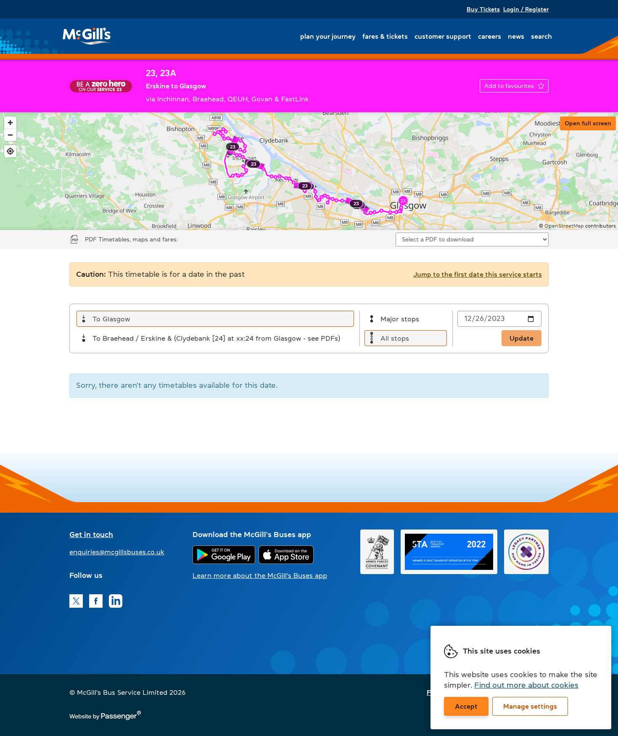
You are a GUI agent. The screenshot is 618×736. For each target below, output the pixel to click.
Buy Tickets (483, 9)
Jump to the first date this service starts (477, 274)
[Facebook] (96, 601)
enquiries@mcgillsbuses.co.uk (116, 551)
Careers (489, 36)
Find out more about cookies (526, 685)
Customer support (443, 36)
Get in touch (91, 534)
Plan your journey (328, 36)
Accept (466, 706)
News (516, 36)
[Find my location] (10, 151)
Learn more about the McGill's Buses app (260, 575)
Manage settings (530, 706)
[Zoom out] (10, 135)
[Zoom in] (10, 122)
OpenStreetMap (564, 225)
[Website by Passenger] (105, 717)
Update (521, 338)
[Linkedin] (115, 601)
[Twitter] (76, 601)
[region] (309, 171)
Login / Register (526, 9)
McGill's (87, 36)
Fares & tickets (385, 36)
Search (541, 36)
